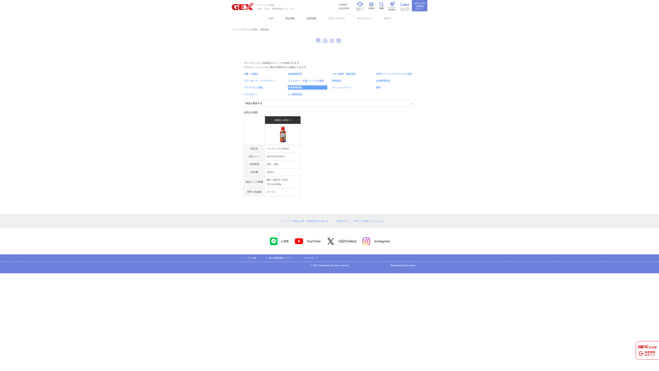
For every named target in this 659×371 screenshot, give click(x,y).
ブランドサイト (336, 18)
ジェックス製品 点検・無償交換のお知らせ (305, 221)
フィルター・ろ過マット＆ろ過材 (306, 80)
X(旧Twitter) (347, 241)
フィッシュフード (341, 87)
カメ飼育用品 (295, 94)
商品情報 (290, 18)
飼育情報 (311, 18)
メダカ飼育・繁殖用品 (344, 73)
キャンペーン (364, 18)
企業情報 (343, 4)
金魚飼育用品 (295, 73)
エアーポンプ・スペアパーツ (259, 80)
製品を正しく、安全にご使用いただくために (361, 221)
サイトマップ (311, 258)
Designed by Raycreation (402, 265)
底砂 (378, 87)
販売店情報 (344, 8)
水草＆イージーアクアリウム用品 (394, 73)
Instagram (382, 241)
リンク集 (251, 258)
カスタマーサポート (360, 9)
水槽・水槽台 (251, 73)
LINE (285, 241)
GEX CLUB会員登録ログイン (419, 6)
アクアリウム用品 (249, 29)
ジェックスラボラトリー (405, 9)
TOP (270, 18)
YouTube (314, 241)
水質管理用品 (295, 87)
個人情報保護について (280, 258)
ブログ (387, 18)
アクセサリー (251, 94)
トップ (235, 29)
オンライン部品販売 (392, 9)
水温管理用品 (383, 80)
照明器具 (336, 80)
